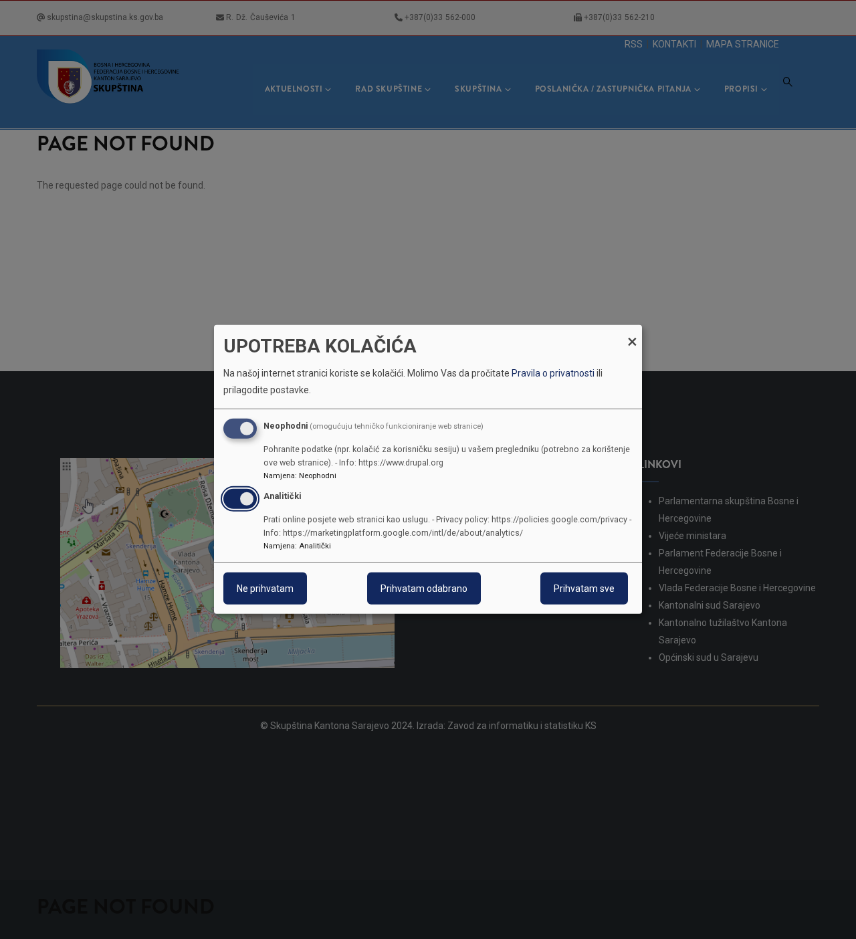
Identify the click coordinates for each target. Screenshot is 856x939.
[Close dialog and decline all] (632, 333)
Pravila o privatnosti (553, 373)
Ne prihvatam (265, 588)
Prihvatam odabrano (424, 588)
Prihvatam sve (584, 588)
